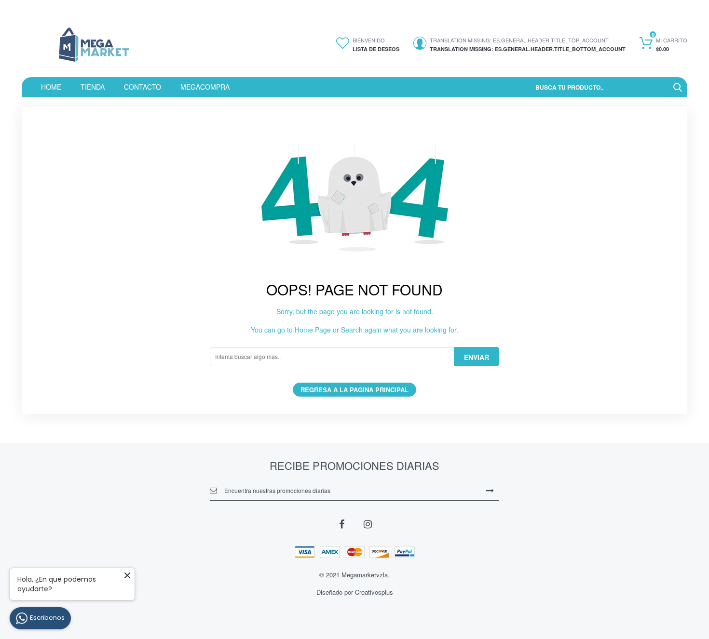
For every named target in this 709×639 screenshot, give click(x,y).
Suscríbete (490, 490)
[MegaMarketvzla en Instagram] (367, 523)
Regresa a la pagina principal (354, 389)
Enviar (476, 357)
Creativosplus (374, 592)
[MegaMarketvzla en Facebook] (341, 523)
